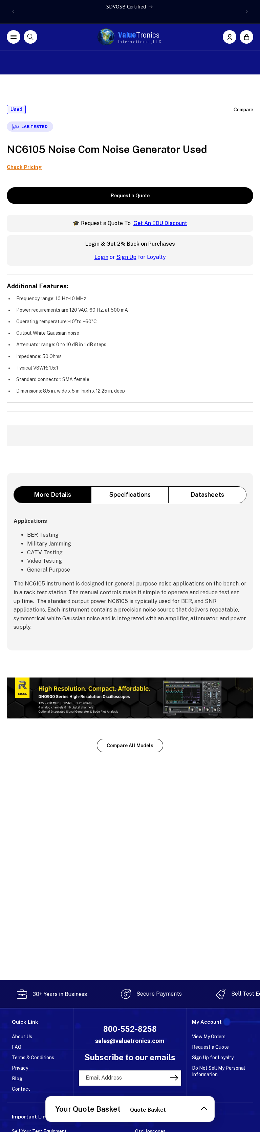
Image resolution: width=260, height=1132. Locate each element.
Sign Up (126, 257)
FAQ (16, 1047)
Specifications (130, 494)
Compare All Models (130, 745)
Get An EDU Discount (160, 223)
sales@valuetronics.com (130, 1040)
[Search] (30, 37)
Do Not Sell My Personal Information (218, 1071)
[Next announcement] (246, 11)
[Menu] (13, 37)
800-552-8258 (130, 1029)
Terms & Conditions (33, 1057)
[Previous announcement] (13, 11)
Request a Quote (130, 195)
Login (101, 257)
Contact (21, 1089)
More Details (52, 494)
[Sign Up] (174, 1077)
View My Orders (208, 1036)
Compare (243, 109)
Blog (17, 1078)
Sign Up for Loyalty (213, 1057)
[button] (246, 37)
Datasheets (207, 494)
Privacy (20, 1068)
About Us (22, 1036)
